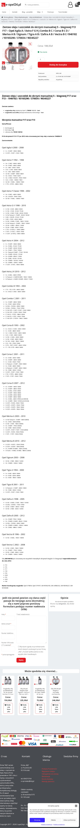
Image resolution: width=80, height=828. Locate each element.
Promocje (50, 12)
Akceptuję (37, 820)
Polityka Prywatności (49, 769)
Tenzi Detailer (62, 12)
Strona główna (8, 17)
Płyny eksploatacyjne (21, 17)
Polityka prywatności (46, 824)
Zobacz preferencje (70, 820)
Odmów (53, 820)
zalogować (62, 604)
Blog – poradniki (27, 12)
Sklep (38, 12)
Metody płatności (48, 781)
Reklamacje (46, 776)
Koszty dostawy (47, 779)
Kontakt (14, 12)
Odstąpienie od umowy (50, 774)
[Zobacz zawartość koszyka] (77, 4)
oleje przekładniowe (35, 17)
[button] (76, 806)
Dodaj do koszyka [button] (9, 708)
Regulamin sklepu (48, 771)
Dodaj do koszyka (58, 64)
